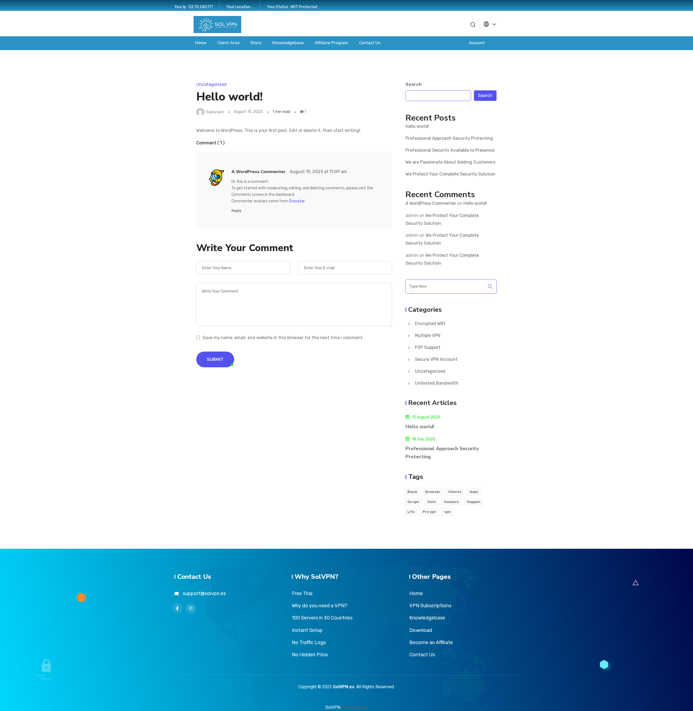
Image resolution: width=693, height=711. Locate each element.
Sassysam (215, 111)
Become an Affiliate (431, 642)
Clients (454, 492)
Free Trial (302, 593)
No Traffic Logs (309, 642)
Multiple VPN (427, 335)
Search (414, 84)
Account (477, 43)
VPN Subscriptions (430, 606)
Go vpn (413, 502)
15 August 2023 (426, 417)
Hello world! (417, 126)
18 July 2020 (423, 439)
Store (255, 43)
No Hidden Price (310, 655)
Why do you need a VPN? (319, 606)
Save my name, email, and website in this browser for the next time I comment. (283, 337)
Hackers (451, 502)
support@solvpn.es (204, 593)
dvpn (473, 492)
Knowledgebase (288, 43)
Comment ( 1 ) (210, 142)
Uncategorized (211, 84)
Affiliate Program (331, 43)
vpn (447, 512)
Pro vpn (429, 512)
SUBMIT (215, 359)
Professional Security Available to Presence (450, 150)
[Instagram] (443, 24)
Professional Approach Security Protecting (449, 138)
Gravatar (297, 201)
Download (420, 630)
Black (412, 492)
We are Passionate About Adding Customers (450, 162)
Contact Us (370, 43)
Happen (473, 502)
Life (410, 512)
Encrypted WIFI (430, 323)
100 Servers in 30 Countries (322, 618)
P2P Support (427, 347)
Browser (432, 492)
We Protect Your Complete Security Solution (450, 174)
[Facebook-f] (433, 24)
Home (201, 43)
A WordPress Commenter (431, 203)
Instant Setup (307, 630)
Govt (431, 502)
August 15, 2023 (248, 111)
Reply (236, 211)
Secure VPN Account (436, 359)
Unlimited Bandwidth (437, 383)
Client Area (228, 43)
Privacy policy (354, 707)
